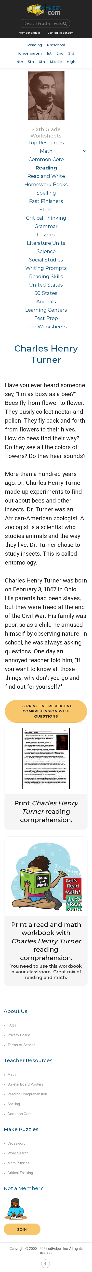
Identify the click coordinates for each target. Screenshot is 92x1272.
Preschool (56, 45)
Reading (34, 45)
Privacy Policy (19, 1035)
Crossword (17, 1143)
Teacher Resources (28, 1060)
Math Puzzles (18, 1163)
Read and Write (46, 176)
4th (20, 62)
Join (22, 1229)
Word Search (18, 1153)
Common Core (46, 159)
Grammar (46, 226)
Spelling (46, 193)
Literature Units (46, 243)
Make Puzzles (21, 1129)
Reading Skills (46, 276)
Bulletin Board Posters (25, 1084)
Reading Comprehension (27, 1094)
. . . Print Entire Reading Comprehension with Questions (46, 711)
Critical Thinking (46, 218)
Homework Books (46, 184)
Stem (46, 210)
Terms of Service (21, 1045)
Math (46, 151)
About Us (15, 1011)
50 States (46, 293)
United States (46, 285)
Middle (56, 62)
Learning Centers (46, 310)
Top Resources (46, 143)
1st (49, 53)
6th (42, 62)
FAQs (12, 1025)
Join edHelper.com (61, 32)
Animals (46, 302)
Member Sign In (29, 32)
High (71, 62)
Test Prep (46, 318)
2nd (59, 53)
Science (46, 251)
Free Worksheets (46, 327)
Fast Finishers (46, 201)
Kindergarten (30, 53)
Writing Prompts (46, 268)
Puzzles (46, 235)
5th (31, 62)
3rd (71, 53)
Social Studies (46, 260)
